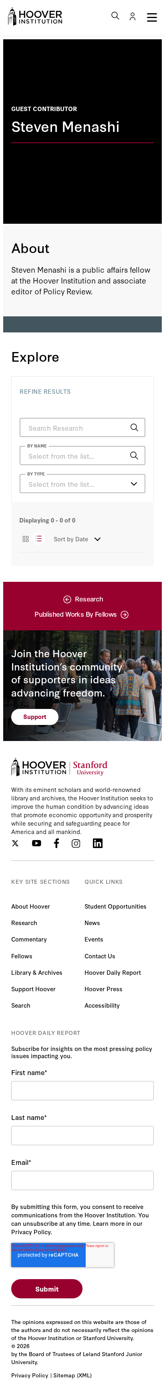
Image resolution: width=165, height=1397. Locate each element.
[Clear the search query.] (122, 456)
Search (20, 1005)
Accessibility (102, 1005)
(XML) (84, 1375)
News (92, 922)
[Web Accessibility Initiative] (35, 16)
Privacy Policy (29, 1375)
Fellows (21, 956)
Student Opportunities (116, 906)
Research (24, 922)
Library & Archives (36, 972)
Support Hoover (33, 988)
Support (34, 716)
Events (94, 939)
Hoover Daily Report (113, 972)
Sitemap (64, 1375)
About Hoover (30, 906)
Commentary (29, 939)
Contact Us (100, 956)
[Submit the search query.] (134, 427)
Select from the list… (61, 483)
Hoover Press (104, 988)
